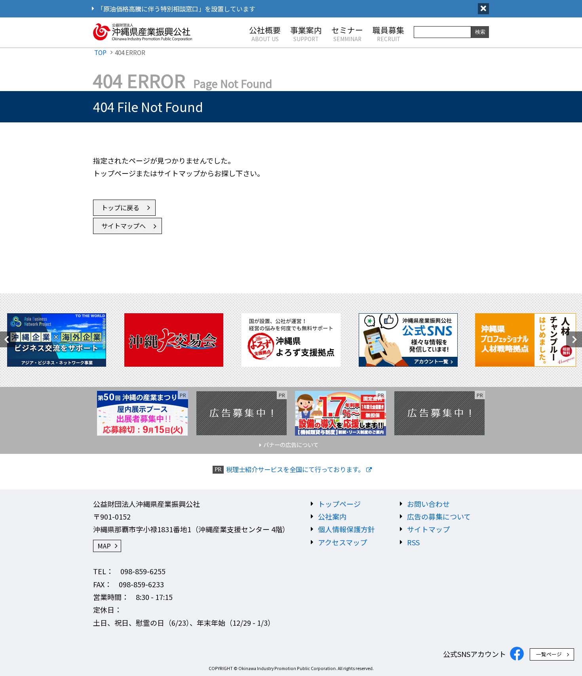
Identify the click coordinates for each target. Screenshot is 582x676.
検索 (480, 32)
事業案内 (306, 33)
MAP (104, 545)
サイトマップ (428, 529)
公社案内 (332, 516)
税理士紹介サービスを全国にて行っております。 (295, 469)
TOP (100, 52)
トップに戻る (120, 207)
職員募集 (388, 33)
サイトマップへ (123, 225)
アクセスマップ (342, 542)
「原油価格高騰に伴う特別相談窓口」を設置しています (176, 8)
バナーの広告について (291, 444)
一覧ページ (549, 654)
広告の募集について (439, 516)
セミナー (347, 33)
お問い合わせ (428, 504)
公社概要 (265, 33)
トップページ (339, 504)
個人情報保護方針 (346, 529)
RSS (413, 542)
